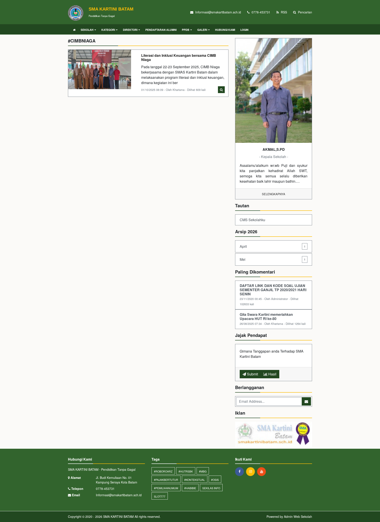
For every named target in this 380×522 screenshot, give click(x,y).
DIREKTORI (130, 30)
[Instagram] (251, 471)
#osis (215, 480)
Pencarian (304, 12)
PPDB (185, 30)
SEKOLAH (87, 30)
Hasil (271, 374)
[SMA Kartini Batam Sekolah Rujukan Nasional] (273, 434)
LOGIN (244, 30)
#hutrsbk (186, 471)
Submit (252, 374)
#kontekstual (194, 480)
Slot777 (159, 496)
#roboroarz (163, 471)
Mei (272, 259)
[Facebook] (240, 471)
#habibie (190, 488)
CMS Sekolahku (252, 219)
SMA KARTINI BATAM (118, 516)
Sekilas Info (211, 488)
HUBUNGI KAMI (225, 30)
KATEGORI (108, 30)
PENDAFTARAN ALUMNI (161, 30)
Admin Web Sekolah (298, 516)
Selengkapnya (273, 194)
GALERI (202, 30)
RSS (283, 12)
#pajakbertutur (166, 480)
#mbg (202, 471)
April (272, 246)
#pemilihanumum (166, 488)
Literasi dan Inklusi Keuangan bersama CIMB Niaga (178, 57)
